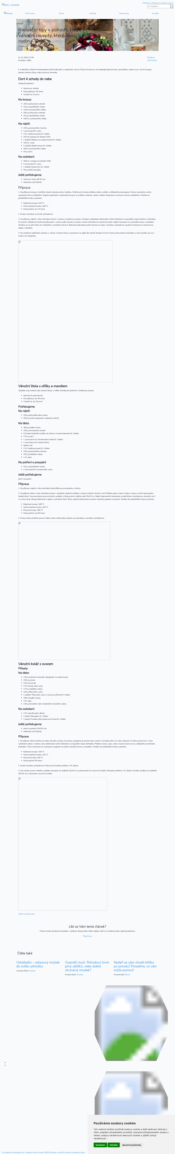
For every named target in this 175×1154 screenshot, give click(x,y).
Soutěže (155, 13)
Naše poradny (167, 3)
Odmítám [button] (114, 1145)
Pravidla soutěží (56, 1152)
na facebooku (26, 914)
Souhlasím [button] (100, 1145)
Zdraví (61, 13)
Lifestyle (92, 13)
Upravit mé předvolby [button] (131, 1145)
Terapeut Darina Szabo (34, 1152)
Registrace (156, 3)
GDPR (46, 1152)
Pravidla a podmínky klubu (74, 1152)
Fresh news (30, 13)
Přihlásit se (147, 3)
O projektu (6, 1152)
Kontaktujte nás (17, 1152)
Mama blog (124, 13)
